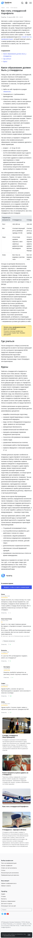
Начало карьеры (13, 7)
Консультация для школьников (10, 872)
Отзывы (3, 896)
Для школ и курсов (6, 903)
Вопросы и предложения (8, 901)
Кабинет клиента (6, 885)
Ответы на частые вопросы (9, 868)
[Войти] (26, 3)
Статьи (7, 7)
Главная (3, 7)
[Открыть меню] (30, 3)
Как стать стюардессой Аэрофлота (15, 806)
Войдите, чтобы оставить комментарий (16, 587)
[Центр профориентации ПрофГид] (6, 3)
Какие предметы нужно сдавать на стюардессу (15, 773)
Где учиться (7, 59)
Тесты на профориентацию (8, 863)
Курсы (5, 61)
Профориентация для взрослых (10, 875)
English (3, 894)
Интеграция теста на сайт (8, 906)
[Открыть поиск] (22, 3)
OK (29, 935)
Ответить (4, 613)
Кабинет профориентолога (8, 883)
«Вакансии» (7, 91)
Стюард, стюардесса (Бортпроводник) (10, 736)
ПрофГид (3, 17)
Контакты (4, 898)
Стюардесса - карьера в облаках (14, 830)
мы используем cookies (9, 935)
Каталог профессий (6, 865)
